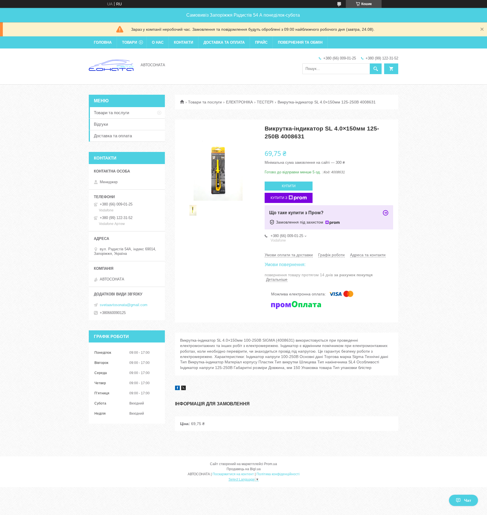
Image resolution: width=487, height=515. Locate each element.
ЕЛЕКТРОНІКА (239, 102)
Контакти (183, 42)
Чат (467, 500)
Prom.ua (270, 464)
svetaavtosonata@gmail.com (123, 305)
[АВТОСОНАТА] (111, 64)
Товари (129, 42)
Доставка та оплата (224, 42)
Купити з (279, 198)
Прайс (261, 42)
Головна (103, 42)
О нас (157, 42)
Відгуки (101, 124)
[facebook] (177, 388)
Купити (289, 186)
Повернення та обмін (300, 42)
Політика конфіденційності (278, 474)
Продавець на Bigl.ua (244, 469)
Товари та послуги (205, 102)
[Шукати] (376, 68)
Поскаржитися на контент (233, 474)
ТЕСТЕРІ (265, 102)
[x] (183, 388)
